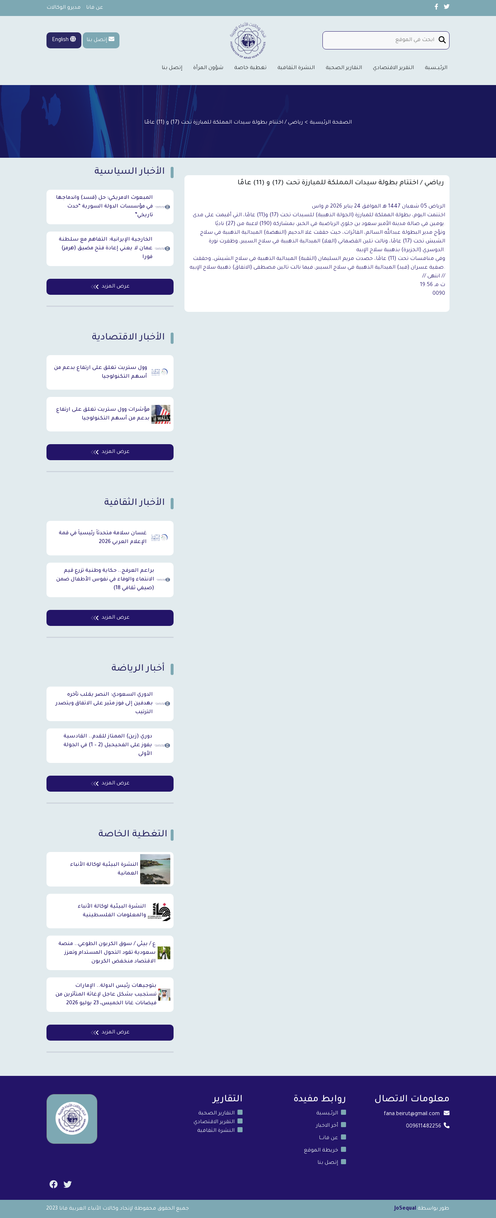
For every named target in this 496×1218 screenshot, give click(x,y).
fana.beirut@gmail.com (412, 1114)
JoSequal (405, 1209)
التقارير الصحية (344, 68)
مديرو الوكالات (63, 8)
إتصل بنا (96, 40)
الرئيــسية (436, 68)
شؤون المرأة (208, 68)
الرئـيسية (327, 1114)
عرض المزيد (116, 287)
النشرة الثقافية (296, 68)
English (61, 40)
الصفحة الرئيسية (331, 123)
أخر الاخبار (327, 1126)
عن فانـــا (328, 1138)
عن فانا (94, 8)
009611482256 (423, 1127)
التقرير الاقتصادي (393, 68)
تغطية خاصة (250, 68)
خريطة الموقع (321, 1151)
